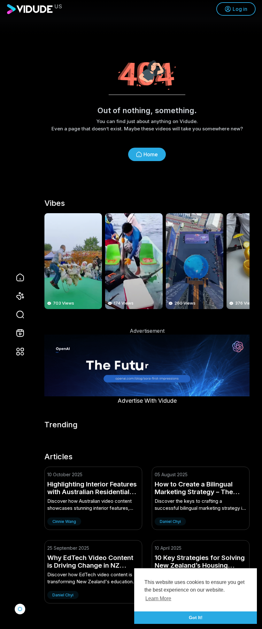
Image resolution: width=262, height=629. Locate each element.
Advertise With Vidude (147, 400)
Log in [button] (240, 9)
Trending (61, 424)
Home (150, 154)
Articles (58, 456)
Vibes (54, 203)
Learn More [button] (158, 598)
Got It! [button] (196, 617)
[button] (16, 314)
